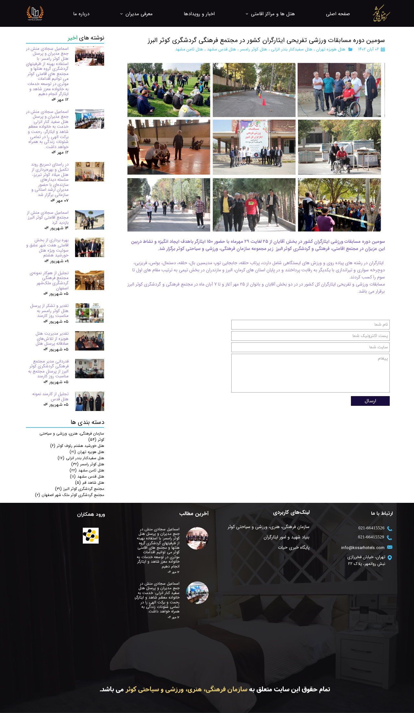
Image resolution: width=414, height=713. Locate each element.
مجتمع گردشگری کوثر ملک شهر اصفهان (69, 495)
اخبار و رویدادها (199, 14)
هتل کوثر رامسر (253, 49)
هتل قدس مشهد (221, 49)
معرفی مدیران (139, 14)
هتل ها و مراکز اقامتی (273, 14)
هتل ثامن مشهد (189, 49)
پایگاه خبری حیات (294, 547)
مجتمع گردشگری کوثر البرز (79, 489)
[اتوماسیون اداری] (91, 536)
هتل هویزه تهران (330, 49)
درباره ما (81, 14)
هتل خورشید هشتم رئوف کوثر (77, 446)
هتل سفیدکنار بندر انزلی (291, 49)
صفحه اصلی (338, 14)
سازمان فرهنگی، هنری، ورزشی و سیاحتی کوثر (269, 526)
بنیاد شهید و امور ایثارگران (287, 537)
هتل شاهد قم (89, 483)
